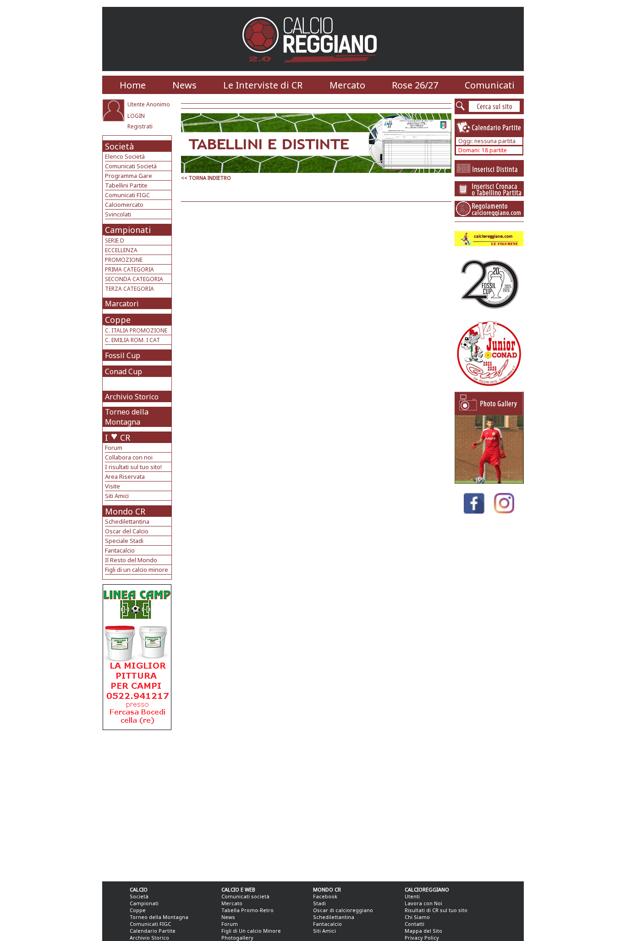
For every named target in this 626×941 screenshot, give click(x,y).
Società (119, 146)
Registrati (140, 126)
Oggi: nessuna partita (487, 141)
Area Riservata (125, 476)
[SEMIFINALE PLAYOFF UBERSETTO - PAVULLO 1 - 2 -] (489, 481)
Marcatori (122, 304)
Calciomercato (124, 204)
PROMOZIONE (124, 260)
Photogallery (237, 937)
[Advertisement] (138, 803)
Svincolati (118, 214)
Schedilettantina (127, 521)
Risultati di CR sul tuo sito (436, 910)
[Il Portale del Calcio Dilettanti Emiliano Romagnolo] (313, 68)
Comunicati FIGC (127, 195)
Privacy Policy (422, 937)
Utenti (412, 896)
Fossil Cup (122, 355)
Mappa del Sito (423, 930)
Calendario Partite (153, 930)
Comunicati (490, 85)
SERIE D (114, 240)
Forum (113, 447)
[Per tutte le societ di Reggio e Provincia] (137, 727)
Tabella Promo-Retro (247, 910)
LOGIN (136, 116)
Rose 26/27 (415, 85)
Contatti (414, 923)
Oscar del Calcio (126, 531)
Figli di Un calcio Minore (251, 930)
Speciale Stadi (124, 541)
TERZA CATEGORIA (129, 289)
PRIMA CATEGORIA (129, 269)
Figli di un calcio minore (136, 569)
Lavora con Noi (423, 903)
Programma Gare (128, 176)
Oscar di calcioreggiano (343, 910)
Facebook (325, 896)
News (184, 85)
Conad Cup (123, 371)
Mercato (347, 85)
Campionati (128, 229)
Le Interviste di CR (262, 85)
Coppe (118, 319)
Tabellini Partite (126, 185)
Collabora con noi (129, 457)
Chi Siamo (417, 916)
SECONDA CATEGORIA (134, 279)
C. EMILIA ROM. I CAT (132, 340)
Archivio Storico (132, 397)
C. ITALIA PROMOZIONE (136, 330)
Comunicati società (245, 896)
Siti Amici (117, 496)
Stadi (319, 903)
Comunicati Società (131, 166)
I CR (117, 437)
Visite (112, 486)
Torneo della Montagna (126, 417)
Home (133, 85)
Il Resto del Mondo (131, 560)
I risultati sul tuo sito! (133, 467)
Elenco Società (125, 156)
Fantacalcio (120, 550)
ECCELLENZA (121, 250)
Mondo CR (125, 511)
